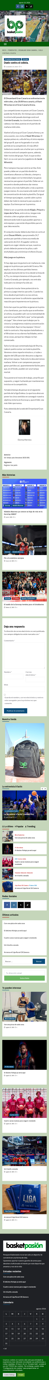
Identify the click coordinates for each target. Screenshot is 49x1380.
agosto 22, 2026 (10, 1076)
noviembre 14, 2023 (12, 67)
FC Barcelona (19, 848)
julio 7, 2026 (9, 817)
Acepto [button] (21, 1375)
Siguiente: (11, 464)
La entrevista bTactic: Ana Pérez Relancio (22, 814)
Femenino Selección (20, 873)
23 (43, 1333)
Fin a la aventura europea (14, 558)
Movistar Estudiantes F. (28, 598)
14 (31, 1329)
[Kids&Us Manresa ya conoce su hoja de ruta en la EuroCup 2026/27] (24, 494)
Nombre (8, 672)
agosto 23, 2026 (10, 1027)
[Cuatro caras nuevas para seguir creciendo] (7, 861)
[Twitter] (27, 6)
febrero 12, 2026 (10, 607)
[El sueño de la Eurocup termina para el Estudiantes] (24, 586)
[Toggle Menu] (5, 44)
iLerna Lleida (22, 859)
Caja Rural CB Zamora (22, 885)
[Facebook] (18, 6)
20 (25, 1333)
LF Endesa (16, 598)
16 (43, 1329)
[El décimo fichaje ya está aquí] (7, 849)
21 (31, 1333)
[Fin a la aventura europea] (24, 540)
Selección (30, 873)
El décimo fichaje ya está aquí (25, 850)
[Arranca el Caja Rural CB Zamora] (7, 886)
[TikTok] (31, 6)
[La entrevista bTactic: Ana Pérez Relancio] (24, 805)
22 (37, 1333)
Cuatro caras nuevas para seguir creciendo (20, 938)
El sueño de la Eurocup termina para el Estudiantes (24, 604)
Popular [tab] (19, 826)
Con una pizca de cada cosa (25, 838)
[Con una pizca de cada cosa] (7, 836)
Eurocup (25, 59)
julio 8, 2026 (9, 517)
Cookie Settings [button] (9, 1375)
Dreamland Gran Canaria (12, 59)
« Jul (5, 1348)
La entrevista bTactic (11, 811)
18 (12, 1333)
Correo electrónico (31, 673)
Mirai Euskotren (19, 835)
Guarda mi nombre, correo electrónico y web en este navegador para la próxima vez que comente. (24, 700)
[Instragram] (22, 6)
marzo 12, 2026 (10, 561)
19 (19, 1333)
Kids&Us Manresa (18, 505)
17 (6, 1333)
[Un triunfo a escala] (7, 874)
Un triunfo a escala (22, 875)
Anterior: (17, 456)
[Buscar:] (18, 961)
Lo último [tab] (8, 826)
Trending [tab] (30, 826)
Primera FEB (33, 885)
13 (25, 1329)
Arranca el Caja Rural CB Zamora (27, 888)
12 (19, 1329)
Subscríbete (24, 978)
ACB (16, 859)
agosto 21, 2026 (10, 1220)
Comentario (9, 640)
